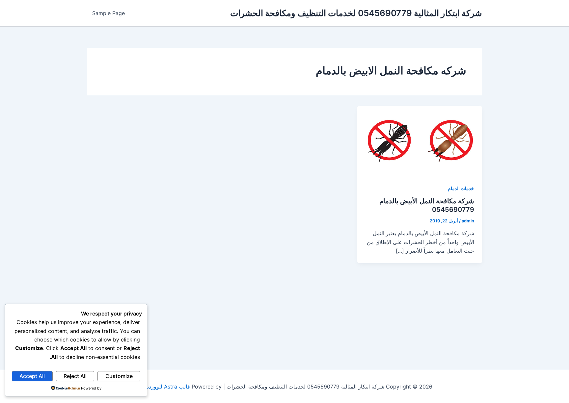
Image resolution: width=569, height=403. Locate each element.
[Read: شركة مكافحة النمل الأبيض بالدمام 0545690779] (419, 140)
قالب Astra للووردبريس (163, 386)
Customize (119, 376)
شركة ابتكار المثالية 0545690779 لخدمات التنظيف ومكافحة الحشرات (356, 13)
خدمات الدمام (461, 188)
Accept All (32, 376)
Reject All (75, 376)
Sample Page (108, 13)
